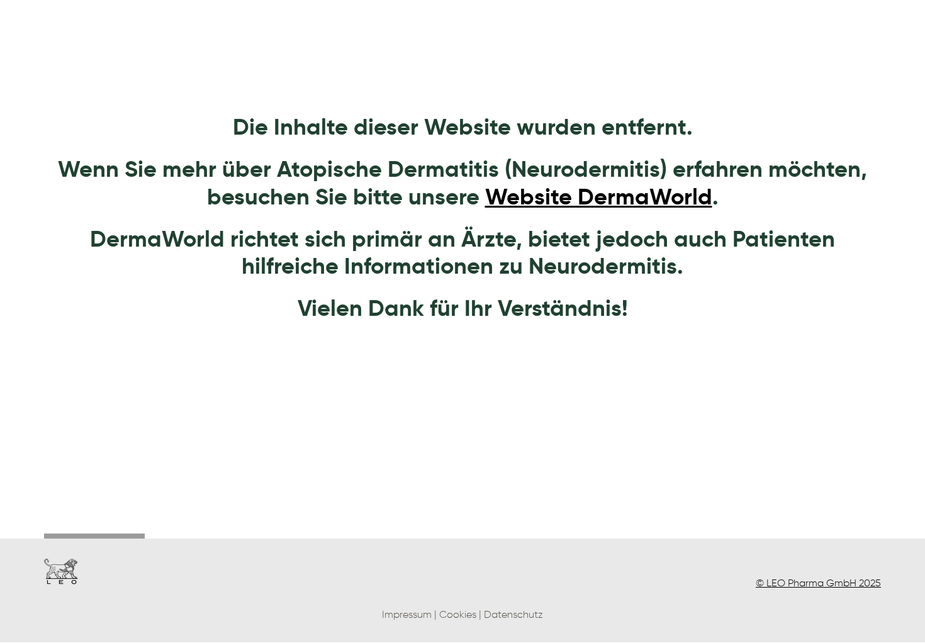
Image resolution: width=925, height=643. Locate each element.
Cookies (457, 614)
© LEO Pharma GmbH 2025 (818, 583)
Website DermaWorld (598, 196)
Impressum (407, 614)
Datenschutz (513, 614)
